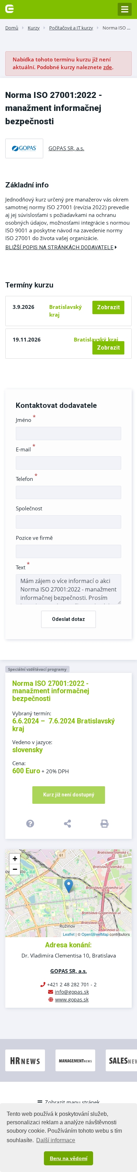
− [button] (15, 869)
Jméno (26, 419)
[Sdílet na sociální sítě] (68, 823)
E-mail (25, 449)
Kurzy (34, 28)
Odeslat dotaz (68, 619)
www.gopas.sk (72, 999)
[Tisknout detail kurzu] (106, 823)
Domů (11, 28)
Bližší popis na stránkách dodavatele (59, 247)
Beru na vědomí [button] (68, 1158)
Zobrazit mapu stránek (72, 1102)
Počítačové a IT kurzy (71, 28)
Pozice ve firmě (34, 537)
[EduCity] (9, 8)
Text (23, 567)
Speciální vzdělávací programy (37, 669)
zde (107, 67)
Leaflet (68, 934)
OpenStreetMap (95, 934)
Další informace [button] (55, 1140)
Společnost (29, 508)
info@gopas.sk (72, 991)
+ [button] (15, 858)
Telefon (27, 478)
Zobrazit (108, 307)
